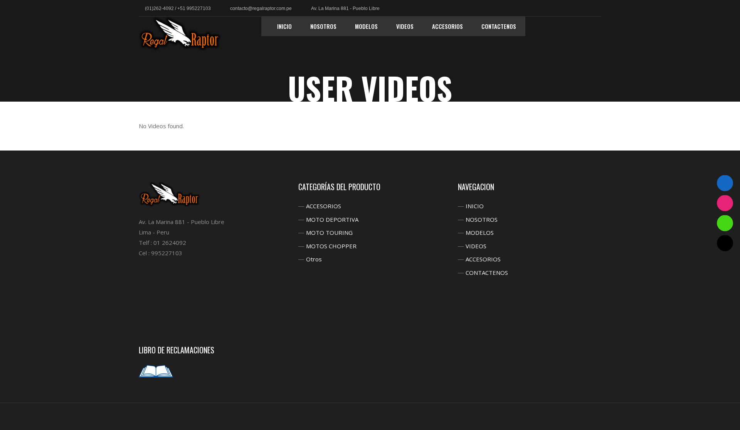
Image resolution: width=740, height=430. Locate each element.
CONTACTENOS (487, 272)
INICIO (475, 206)
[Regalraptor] (180, 34)
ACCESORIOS (323, 206)
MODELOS (480, 232)
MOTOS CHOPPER (331, 246)
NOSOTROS (482, 219)
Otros (314, 259)
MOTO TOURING (329, 232)
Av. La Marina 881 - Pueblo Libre (345, 8)
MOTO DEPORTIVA (332, 219)
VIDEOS (476, 246)
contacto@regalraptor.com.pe (261, 8)
